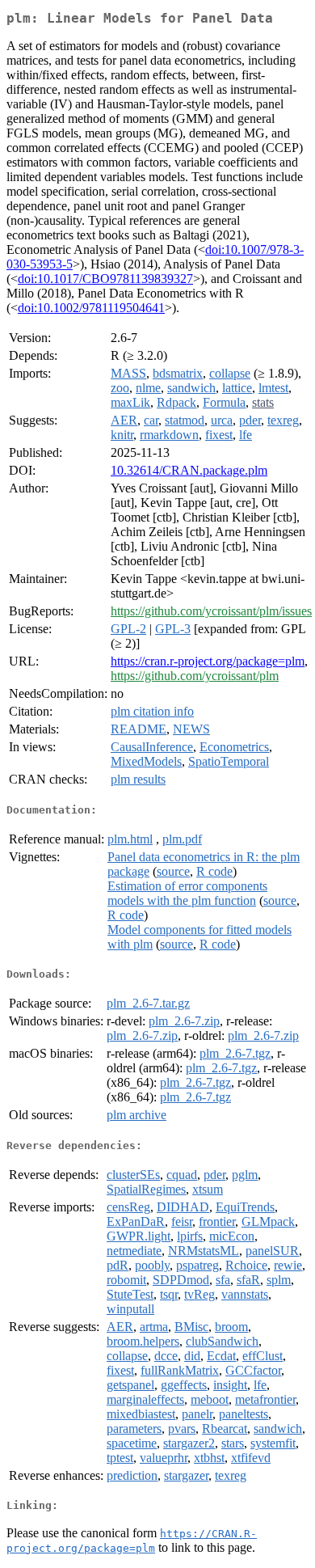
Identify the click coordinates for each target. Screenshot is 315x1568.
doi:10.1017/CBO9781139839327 (105, 278)
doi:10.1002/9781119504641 (91, 308)
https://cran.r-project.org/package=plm (207, 661)
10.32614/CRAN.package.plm (189, 470)
